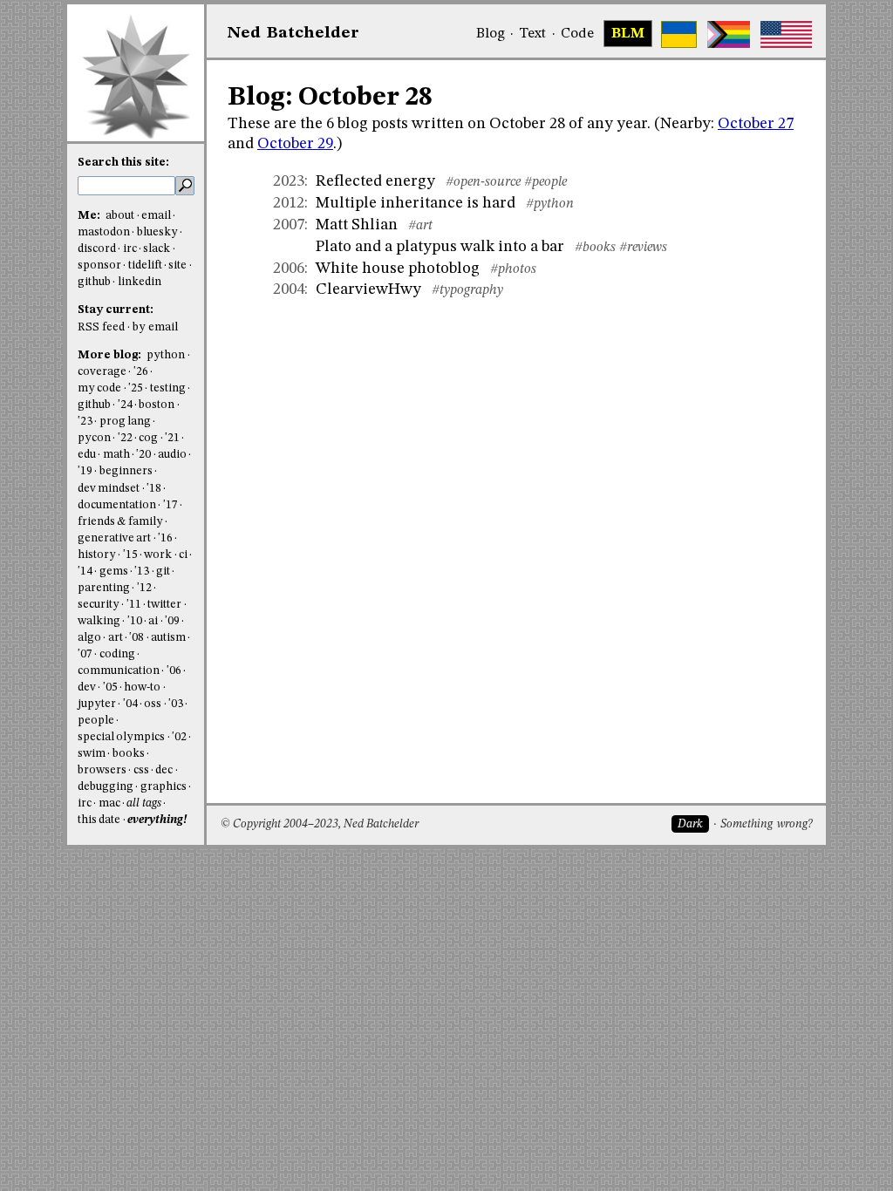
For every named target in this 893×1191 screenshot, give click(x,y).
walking (99, 621)
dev (87, 687)
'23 (85, 421)
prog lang (125, 421)
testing (168, 388)
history (97, 555)
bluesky (157, 232)
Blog (490, 34)
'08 (136, 637)
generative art (114, 538)
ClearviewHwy (368, 289)
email (156, 215)
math (116, 454)
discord (97, 249)
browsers (102, 770)
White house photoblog (398, 268)
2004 (288, 289)
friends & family (120, 521)
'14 (85, 571)
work (158, 555)
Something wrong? (766, 824)
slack (156, 249)
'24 (125, 405)
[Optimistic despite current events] (786, 34)
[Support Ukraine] (679, 34)
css (141, 770)
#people (545, 182)
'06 (174, 671)
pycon (94, 438)
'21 (172, 438)
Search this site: (123, 162)
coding (117, 654)
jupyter (97, 704)
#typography (467, 290)
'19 (85, 471)
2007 (288, 225)
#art (420, 226)
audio (172, 454)
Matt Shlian (357, 225)
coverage (102, 372)
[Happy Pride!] (728, 34)
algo (89, 637)
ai (153, 621)
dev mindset (109, 488)
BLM (627, 34)
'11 (133, 604)
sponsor (99, 265)
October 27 (756, 124)
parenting (104, 588)
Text (532, 34)
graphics (163, 787)
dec (164, 770)
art (115, 637)
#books (595, 248)
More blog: (111, 355)
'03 (175, 704)
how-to (142, 687)
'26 (140, 372)
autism (168, 637)
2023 (288, 181)
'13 (141, 571)
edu (87, 454)
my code (99, 388)
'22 (125, 438)
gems (113, 571)
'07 (85, 654)
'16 (165, 538)
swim (92, 753)
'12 (144, 588)
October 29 (295, 144)
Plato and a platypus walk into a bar (440, 247)
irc (130, 249)
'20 (143, 454)
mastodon (104, 232)
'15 (130, 555)
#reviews (643, 248)
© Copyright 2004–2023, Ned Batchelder (320, 824)
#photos (513, 269)
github (94, 282)
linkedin (139, 282)
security (98, 604)
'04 (130, 704)
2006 (288, 268)
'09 (172, 621)
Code (577, 34)
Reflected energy (375, 181)
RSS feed (101, 327)
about (120, 215)
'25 (135, 388)
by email (155, 327)
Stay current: (115, 310)
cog (148, 438)
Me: (90, 215)
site (177, 265)
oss (152, 704)
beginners (126, 471)
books (128, 753)
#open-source (483, 182)
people (96, 720)
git (163, 571)
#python (550, 204)
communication (119, 671)
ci (183, 555)
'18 (154, 488)
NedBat (293, 33)
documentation (117, 505)
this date (99, 820)
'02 (179, 737)
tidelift (145, 265)
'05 (110, 687)
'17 (170, 505)
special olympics (121, 737)
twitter (164, 604)
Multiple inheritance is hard (415, 203)
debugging (105, 787)
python (166, 355)
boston (156, 405)
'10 (134, 621)
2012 (288, 203)
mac (109, 803)
